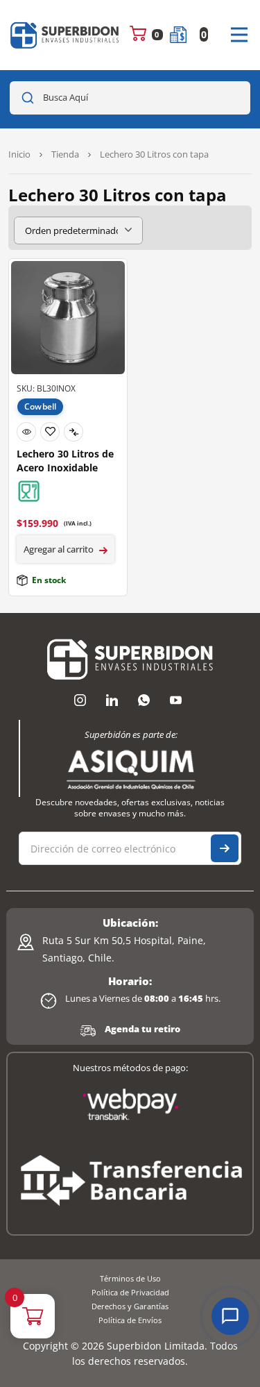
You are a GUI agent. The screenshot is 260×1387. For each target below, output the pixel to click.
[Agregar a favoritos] (50, 432)
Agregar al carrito (59, 549)
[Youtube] (176, 699)
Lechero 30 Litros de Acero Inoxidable (65, 460)
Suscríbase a (225, 848)
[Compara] (73, 432)
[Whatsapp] (144, 699)
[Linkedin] (112, 699)
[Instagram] (80, 699)
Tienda (65, 154)
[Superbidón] (65, 35)
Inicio (19, 154)
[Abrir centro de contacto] (230, 1316)
